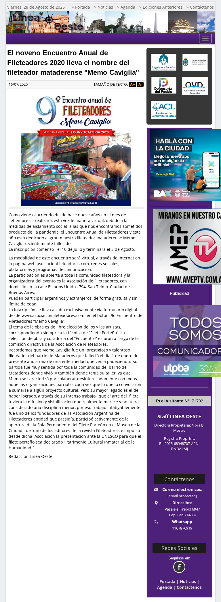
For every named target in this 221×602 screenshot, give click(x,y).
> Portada (81, 7)
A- (140, 84)
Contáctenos (189, 587)
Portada (167, 581)
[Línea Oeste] (49, 22)
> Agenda (126, 7)
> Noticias (103, 7)
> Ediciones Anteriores (160, 7)
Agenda (164, 587)
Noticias (188, 581)
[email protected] (182, 496)
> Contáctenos (200, 7)
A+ (132, 84)
